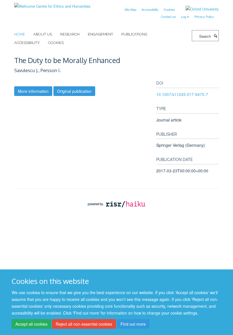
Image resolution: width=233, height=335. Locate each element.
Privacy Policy (204, 16)
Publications (134, 34)
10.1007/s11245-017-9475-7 (182, 94)
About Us (42, 34)
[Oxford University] (198, 9)
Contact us (168, 16)
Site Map (130, 9)
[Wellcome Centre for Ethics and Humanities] (52, 4)
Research (70, 34)
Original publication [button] (74, 91)
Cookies (169, 9)
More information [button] (33, 91)
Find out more (133, 324)
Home (19, 34)
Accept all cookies (31, 324)
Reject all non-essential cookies (84, 324)
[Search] (215, 36)
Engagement (100, 34)
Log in (185, 16)
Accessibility (150, 9)
